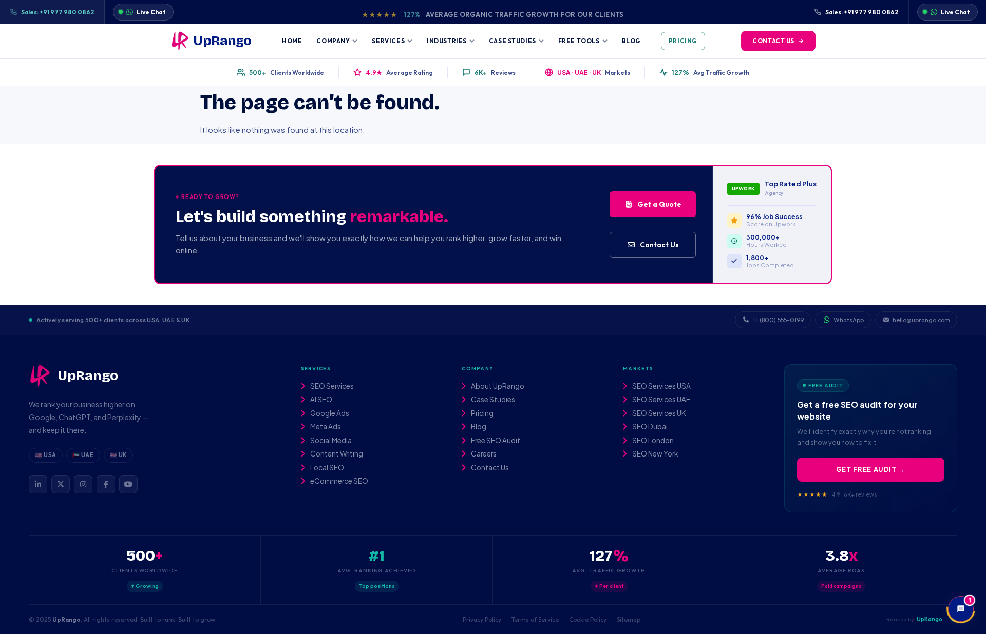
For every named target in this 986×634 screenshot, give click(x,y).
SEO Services (331, 386)
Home (292, 41)
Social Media (330, 440)
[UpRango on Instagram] (83, 484)
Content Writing (336, 454)
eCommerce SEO (338, 481)
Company (333, 41)
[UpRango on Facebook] (106, 484)
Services (388, 41)
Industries (447, 41)
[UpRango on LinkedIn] (38, 484)
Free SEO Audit (495, 440)
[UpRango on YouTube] (128, 484)
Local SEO (326, 467)
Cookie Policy (587, 619)
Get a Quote (659, 204)
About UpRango (497, 386)
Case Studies (512, 41)
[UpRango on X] (60, 484)
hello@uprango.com (921, 320)
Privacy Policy (482, 619)
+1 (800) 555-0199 (778, 320)
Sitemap (628, 619)
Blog (631, 41)
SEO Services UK (658, 413)
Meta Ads (325, 426)
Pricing (683, 41)
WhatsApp (848, 320)
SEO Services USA (661, 386)
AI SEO (320, 399)
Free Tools (579, 41)
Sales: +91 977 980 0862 (57, 12)
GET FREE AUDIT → (870, 469)
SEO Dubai (649, 426)
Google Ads (329, 413)
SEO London (652, 440)
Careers (483, 454)
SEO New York (654, 454)
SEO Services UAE (660, 399)
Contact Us (773, 41)
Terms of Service (535, 619)
